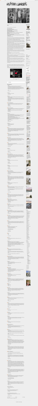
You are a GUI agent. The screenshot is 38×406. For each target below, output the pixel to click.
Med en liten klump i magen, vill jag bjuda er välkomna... (29, 125)
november (28, 244)
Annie (8, 127)
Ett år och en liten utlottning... (29, 104)
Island (27, 221)
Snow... (27, 254)
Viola (8, 133)
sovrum (27, 232)
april (27, 250)
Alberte (8, 237)
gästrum (27, 218)
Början (27, 214)
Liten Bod (8, 287)
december (28, 243)
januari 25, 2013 (9, 322)
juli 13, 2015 (9, 391)
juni (27, 248)
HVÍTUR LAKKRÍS (17, 4)
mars (27, 251)
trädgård (27, 234)
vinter (27, 238)
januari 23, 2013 (9, 94)
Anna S (8, 329)
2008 (27, 268)
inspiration (28, 220)
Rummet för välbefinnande (10, 351)
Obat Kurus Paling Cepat (10, 386)
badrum (27, 212)
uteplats (27, 236)
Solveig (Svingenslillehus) (10, 324)
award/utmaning (28, 211)
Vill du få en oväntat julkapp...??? (29, 111)
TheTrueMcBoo (9, 360)
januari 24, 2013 (9, 276)
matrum (27, 225)
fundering (27, 216)
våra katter (28, 239)
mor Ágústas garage (28, 226)
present (27, 229)
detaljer (27, 215)
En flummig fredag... (29, 88)
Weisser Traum (9, 267)
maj (27, 249)
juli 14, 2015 (9, 394)
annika (8, 85)
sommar (27, 231)
